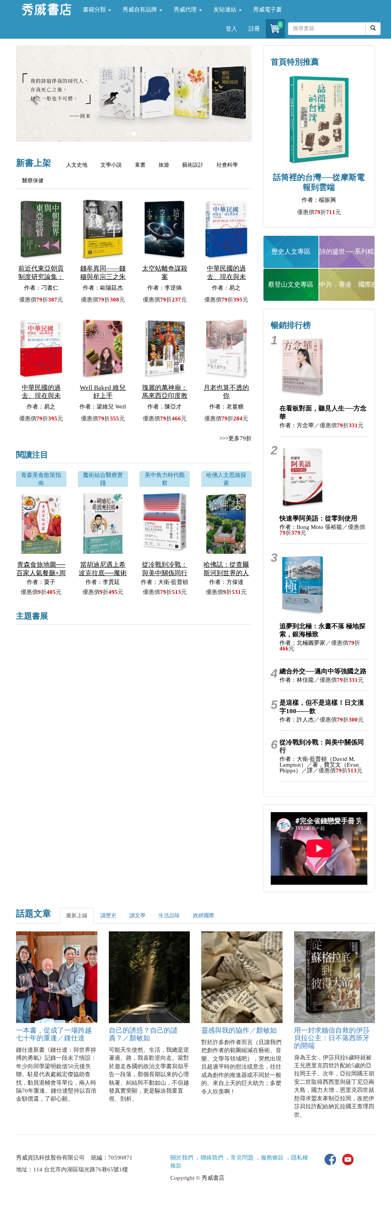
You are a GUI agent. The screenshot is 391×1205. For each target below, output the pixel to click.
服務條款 (272, 1158)
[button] (33, 97)
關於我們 (181, 1158)
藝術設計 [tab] (193, 165)
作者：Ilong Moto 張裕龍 (311, 527)
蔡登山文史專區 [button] (290, 284)
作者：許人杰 (297, 720)
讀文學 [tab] (137, 915)
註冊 (254, 29)
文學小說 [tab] (111, 165)
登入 (231, 29)
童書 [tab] (140, 165)
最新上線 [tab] (76, 915)
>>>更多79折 (235, 438)
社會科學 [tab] (227, 165)
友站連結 (225, 9)
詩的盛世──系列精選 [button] (347, 251)
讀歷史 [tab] (108, 915)
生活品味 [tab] (169, 915)
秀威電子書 (267, 9)
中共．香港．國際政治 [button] (347, 284)
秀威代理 (186, 9)
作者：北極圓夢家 (302, 643)
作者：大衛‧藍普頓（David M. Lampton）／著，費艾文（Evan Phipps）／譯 (319, 765)
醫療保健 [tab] (33, 180)
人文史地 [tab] (76, 165)
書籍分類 (95, 9)
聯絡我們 (211, 1158)
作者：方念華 (297, 425)
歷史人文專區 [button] (290, 251)
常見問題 (242, 1158)
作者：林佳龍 (297, 680)
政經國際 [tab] (203, 915)
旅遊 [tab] (163, 165)
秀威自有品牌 (140, 9)
